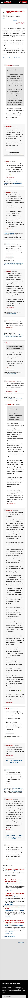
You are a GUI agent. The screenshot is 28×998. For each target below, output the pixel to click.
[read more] (15, 888)
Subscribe (15, 20)
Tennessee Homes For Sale (10, 264)
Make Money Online (19, 154)
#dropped (5, 57)
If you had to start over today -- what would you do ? (14, 880)
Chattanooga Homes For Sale (16, 263)
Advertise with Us (22, 6)
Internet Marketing (18, 883)
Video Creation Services (16, 791)
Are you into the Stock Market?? (14, 869)
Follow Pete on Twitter (9, 233)
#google (11, 57)
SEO (4, 18)
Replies (7, 877)
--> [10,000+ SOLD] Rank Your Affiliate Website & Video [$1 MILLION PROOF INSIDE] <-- (14, 837)
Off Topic (16, 870)
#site (19, 57)
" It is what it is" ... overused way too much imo (14, 894)
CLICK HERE (7, 738)
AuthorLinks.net (12, 313)
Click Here (6, 263)
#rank (15, 57)
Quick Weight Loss (17, 183)
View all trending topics (9, 936)
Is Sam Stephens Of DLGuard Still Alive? (15, 907)
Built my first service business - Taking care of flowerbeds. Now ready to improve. (14, 922)
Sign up (24, 2)
